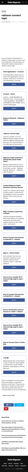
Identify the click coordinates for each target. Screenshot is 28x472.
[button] (2, 2)
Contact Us (23, 465)
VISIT (14, 84)
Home (5, 463)
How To (10, 463)
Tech (21, 463)
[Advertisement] (14, 40)
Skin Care (4, 465)
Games (17, 465)
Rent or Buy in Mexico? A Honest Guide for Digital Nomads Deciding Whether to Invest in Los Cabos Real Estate (13, 429)
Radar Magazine (14, 2)
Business (16, 463)
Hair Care (11, 465)
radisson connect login (8, 395)
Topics (3, 11)
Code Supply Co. (19, 468)
